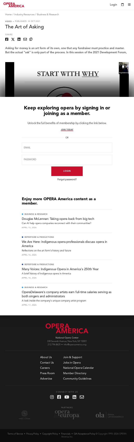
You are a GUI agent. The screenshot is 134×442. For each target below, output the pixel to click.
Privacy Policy (32, 434)
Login (67, 171)
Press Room (47, 373)
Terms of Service (15, 434)
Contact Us (47, 362)
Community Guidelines (77, 378)
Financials (65, 434)
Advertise (46, 378)
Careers (45, 368)
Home (8, 14)
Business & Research (48, 14)
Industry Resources (24, 14)
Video (8, 21)
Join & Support (72, 357)
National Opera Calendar (78, 368)
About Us (46, 357)
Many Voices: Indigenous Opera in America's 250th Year (60, 269)
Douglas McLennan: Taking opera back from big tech (58, 219)
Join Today (67, 130)
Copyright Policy (50, 434)
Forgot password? (67, 179)
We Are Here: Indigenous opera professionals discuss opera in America (64, 244)
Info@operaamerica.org (75, 345)
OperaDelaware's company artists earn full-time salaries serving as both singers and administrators (66, 294)
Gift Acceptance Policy (84, 434)
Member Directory (74, 373)
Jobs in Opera (71, 362)
